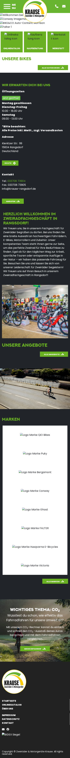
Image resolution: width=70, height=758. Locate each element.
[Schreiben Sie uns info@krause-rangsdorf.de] (64, 6)
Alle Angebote (52, 354)
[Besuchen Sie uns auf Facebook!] (8, 729)
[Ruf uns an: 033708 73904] (57, 6)
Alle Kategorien (51, 68)
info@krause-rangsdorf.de (19, 189)
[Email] (4, 729)
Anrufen (10, 201)
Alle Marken (53, 581)
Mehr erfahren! (32, 649)
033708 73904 (16, 181)
